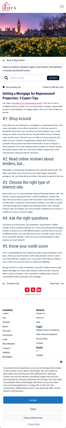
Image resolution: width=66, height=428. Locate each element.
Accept (33, 400)
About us (40, 318)
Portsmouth (7, 335)
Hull (4, 318)
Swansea (6, 322)
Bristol (5, 326)
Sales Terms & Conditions (46, 334)
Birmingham (7, 357)
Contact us (40, 313)
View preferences (33, 417)
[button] (61, 361)
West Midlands (9, 344)
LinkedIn (39, 355)
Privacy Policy (34, 424)
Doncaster (7, 331)
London (6, 313)
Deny (33, 408)
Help (38, 322)
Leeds (5, 339)
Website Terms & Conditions (47, 330)
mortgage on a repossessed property (27, 103)
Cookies (39, 343)
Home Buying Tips (13, 87)
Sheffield (6, 352)
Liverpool (6, 348)
